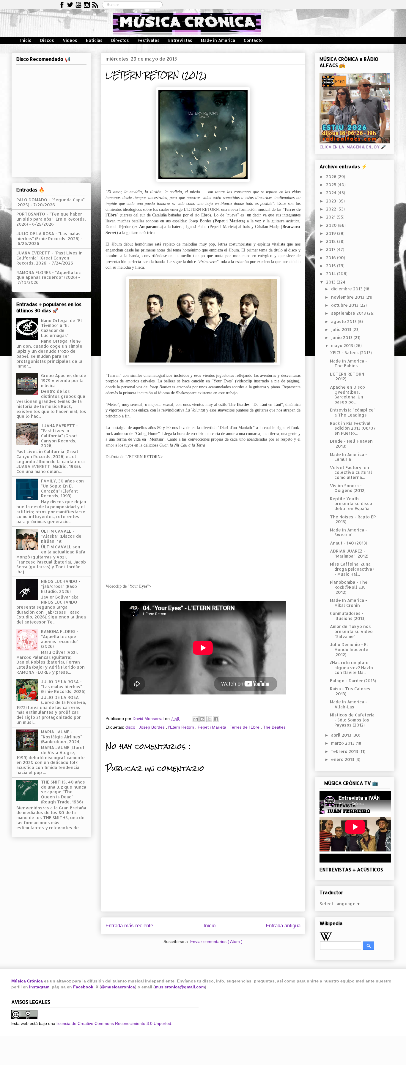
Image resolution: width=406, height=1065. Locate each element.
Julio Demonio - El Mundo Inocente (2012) (349, 649)
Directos (120, 40)
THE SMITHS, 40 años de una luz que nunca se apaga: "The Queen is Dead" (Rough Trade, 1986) (63, 791)
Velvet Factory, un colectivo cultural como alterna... (351, 472)
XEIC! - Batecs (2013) (351, 352)
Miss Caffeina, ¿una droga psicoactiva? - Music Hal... (352, 569)
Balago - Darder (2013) (353, 680)
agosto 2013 (344, 321)
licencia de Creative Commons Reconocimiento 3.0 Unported (113, 1023)
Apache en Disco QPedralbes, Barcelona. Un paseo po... (347, 394)
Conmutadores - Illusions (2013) (348, 616)
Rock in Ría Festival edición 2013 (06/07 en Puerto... (353, 428)
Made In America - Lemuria (348, 457)
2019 (331, 233)
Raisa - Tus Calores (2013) (350, 691)
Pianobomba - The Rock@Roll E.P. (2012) (349, 587)
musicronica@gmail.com (180, 987)
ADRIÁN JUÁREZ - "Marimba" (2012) (349, 553)
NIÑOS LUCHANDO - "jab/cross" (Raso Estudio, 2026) (60, 586)
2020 (332, 225)
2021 (331, 216)
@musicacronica (118, 987)
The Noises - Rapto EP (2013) (353, 519)
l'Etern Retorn (181, 727)
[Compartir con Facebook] (216, 719)
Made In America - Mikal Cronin (348, 603)
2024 (332, 192)
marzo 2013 (343, 743)
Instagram (39, 987)
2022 (331, 208)
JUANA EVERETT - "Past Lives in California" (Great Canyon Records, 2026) (49, 257)
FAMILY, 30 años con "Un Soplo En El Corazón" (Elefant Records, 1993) (62, 488)
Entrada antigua (283, 925)
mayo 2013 (342, 345)
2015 (331, 265)
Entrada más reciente (129, 925)
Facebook (83, 987)
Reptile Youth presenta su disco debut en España (351, 503)
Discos (47, 40)
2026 (332, 176)
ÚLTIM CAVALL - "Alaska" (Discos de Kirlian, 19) (61, 536)
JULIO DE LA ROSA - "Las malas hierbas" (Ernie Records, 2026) (48, 236)
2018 (331, 241)
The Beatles (274, 727)
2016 (331, 257)
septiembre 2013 (349, 313)
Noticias (94, 40)
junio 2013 (342, 337)
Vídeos (70, 40)
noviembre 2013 (348, 297)
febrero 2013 (345, 751)
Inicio (26, 40)
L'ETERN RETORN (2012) (347, 376)
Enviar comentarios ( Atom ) (216, 941)
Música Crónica (27, 981)
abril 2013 (342, 735)
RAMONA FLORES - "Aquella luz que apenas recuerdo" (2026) (48, 275)
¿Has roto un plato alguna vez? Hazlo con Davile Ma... (351, 667)
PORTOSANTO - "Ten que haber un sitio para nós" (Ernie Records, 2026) (51, 219)
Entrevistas (180, 40)
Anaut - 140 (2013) (348, 542)
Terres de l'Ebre (245, 727)
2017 (331, 249)
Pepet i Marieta (212, 727)
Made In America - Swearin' (348, 532)
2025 (332, 184)
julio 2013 (342, 329)
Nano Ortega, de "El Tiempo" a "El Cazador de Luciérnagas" (61, 328)
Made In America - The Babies (348, 363)
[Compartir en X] (209, 719)
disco (130, 727)
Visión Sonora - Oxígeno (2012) (348, 488)
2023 (331, 200)
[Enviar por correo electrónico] (196, 719)
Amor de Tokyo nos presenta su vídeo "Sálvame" (351, 631)
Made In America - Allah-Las (348, 704)
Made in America (218, 40)
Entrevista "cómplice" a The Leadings (352, 412)
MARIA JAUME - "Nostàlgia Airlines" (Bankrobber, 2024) (61, 736)
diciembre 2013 (347, 288)
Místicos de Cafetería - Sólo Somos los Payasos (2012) (352, 719)
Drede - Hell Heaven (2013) (351, 444)
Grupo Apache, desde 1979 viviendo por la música (63, 380)
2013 (331, 281)
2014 (331, 273)
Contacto (253, 40)
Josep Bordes (152, 727)
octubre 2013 (345, 305)
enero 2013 (343, 759)
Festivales (149, 40)
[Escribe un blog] (202, 719)
